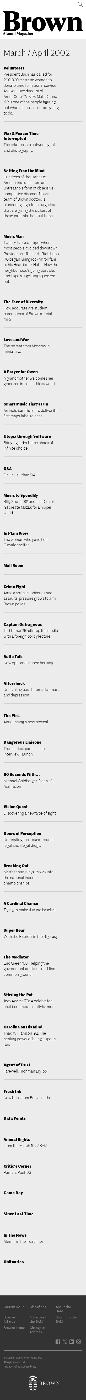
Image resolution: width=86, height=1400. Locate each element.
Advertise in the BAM (39, 1319)
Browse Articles (9, 1319)
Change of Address (37, 1330)
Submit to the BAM (66, 1319)
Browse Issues (15, 1328)
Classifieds (38, 1307)
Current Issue (14, 1307)
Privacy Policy (12, 1366)
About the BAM (63, 1309)
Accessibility (28, 1366)
